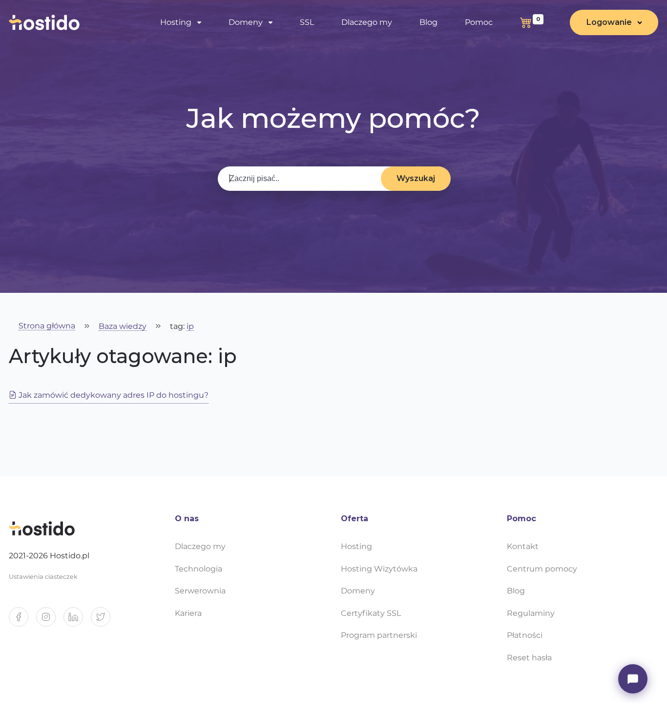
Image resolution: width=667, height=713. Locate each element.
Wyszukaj (415, 178)
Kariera (188, 613)
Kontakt (523, 546)
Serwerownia (200, 590)
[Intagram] (49, 620)
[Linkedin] (77, 620)
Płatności (524, 635)
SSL (307, 22)
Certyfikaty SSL (371, 613)
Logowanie (609, 22)
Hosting (356, 546)
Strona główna (47, 326)
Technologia (198, 568)
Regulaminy (531, 613)
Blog (428, 22)
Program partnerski (379, 635)
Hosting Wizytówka (379, 568)
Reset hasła (529, 657)
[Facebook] (22, 620)
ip (190, 327)
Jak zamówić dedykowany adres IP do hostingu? (112, 395)
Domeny (358, 590)
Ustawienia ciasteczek (43, 576)
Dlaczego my (366, 22)
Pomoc (479, 22)
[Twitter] (104, 620)
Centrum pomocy (542, 568)
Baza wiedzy (122, 327)
